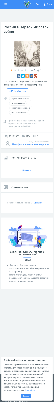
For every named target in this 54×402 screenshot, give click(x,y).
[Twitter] (23, 76)
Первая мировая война (20, 108)
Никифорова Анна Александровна (30, 144)
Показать (27, 170)
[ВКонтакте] (18, 76)
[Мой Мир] (31, 76)
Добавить (38, 203)
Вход (49, 4)
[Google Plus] (35, 76)
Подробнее (30, 390)
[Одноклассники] (27, 76)
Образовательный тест (20, 99)
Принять (26, 396)
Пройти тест (20, 91)
